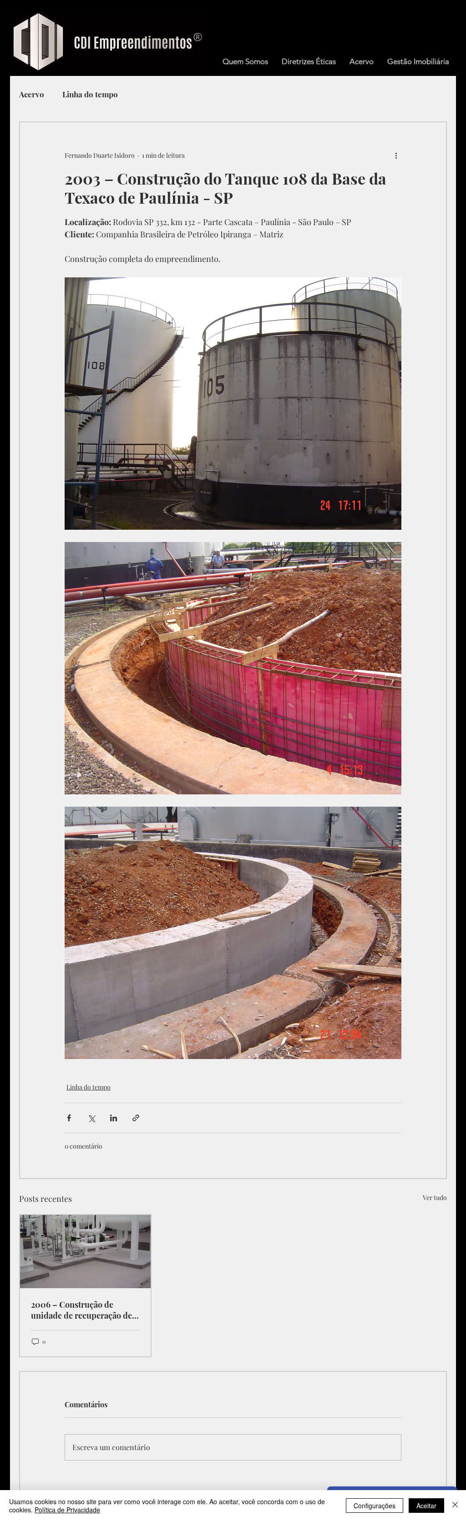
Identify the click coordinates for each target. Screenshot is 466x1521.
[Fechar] (455, 1505)
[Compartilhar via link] (136, 1118)
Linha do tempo (90, 94)
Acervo (31, 94)
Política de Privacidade (67, 1509)
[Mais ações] (395, 155)
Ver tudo (435, 1197)
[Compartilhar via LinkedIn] (113, 1118)
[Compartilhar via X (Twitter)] (91, 1118)
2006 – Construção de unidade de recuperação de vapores (81, 1310)
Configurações (374, 1505)
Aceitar (426, 1505)
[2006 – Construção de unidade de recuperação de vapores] (85, 1251)
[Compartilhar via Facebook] (69, 1118)
